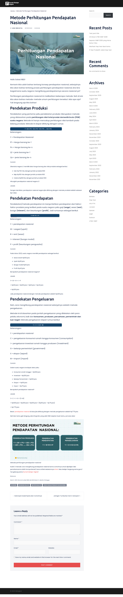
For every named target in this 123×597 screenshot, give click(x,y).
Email (16, 548)
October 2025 (94, 92)
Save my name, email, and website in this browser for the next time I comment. (43, 557)
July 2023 (92, 151)
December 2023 (95, 134)
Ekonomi (13, 485)
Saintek (91, 210)
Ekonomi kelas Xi (24, 485)
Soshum (37, 28)
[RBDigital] (12, 3)
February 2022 (94, 169)
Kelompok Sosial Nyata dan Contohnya (28, 496)
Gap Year (92, 200)
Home (12, 11)
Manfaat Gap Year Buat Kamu (99, 46)
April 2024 (92, 120)
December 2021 (94, 176)
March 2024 (93, 123)
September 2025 (95, 95)
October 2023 (94, 141)
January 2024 (94, 130)
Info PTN (92, 204)
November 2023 (94, 137)
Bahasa (91, 196)
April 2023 (92, 158)
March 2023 (93, 162)
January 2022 (94, 172)
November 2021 (94, 179)
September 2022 (95, 165)
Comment (18, 522)
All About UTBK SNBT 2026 (98, 37)
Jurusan (92, 207)
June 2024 (93, 113)
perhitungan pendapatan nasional (55, 485)
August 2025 (93, 99)
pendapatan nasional (22, 412)
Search (91, 11)
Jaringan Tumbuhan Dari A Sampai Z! (66, 496)
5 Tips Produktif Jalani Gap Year (100, 50)
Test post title (94, 33)
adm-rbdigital (17, 28)
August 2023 (93, 148)
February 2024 (94, 127)
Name (16, 539)
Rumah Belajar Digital (30, 472)
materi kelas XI (36, 485)
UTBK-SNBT (93, 221)
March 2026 (93, 88)
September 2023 (95, 144)
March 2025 (93, 106)
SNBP (91, 214)
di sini (56, 469)
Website (51, 548)
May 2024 (92, 116)
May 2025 (92, 102)
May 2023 (92, 155)
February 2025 (94, 109)
